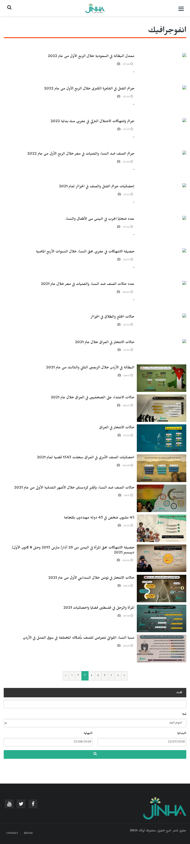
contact (12, 834)
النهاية (88, 734)
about (28, 834)
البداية (181, 734)
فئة (184, 715)
